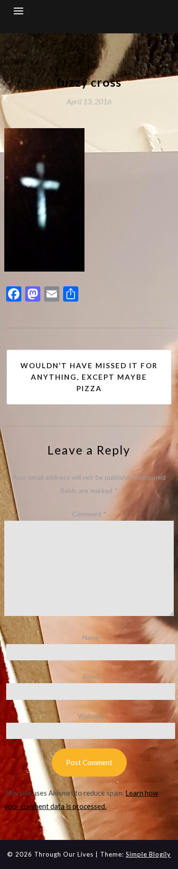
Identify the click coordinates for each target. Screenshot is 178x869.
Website (90, 716)
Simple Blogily (148, 854)
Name (90, 637)
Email (90, 676)
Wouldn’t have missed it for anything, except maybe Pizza (89, 377)
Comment (89, 514)
